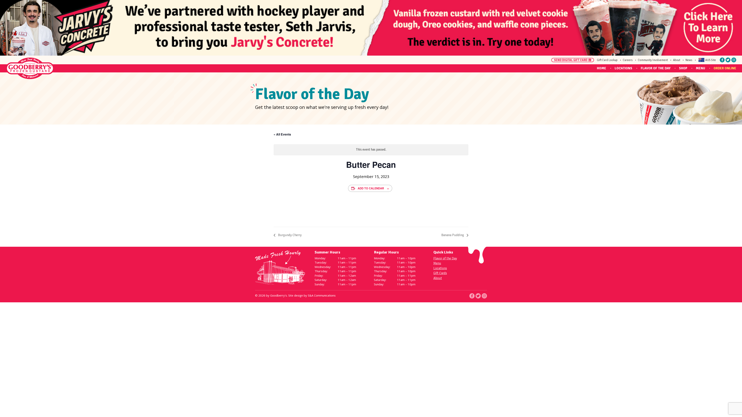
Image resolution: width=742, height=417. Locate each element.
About (676, 60)
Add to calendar (371, 188)
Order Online (725, 68)
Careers (628, 60)
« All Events (282, 134)
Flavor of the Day (656, 68)
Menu (700, 68)
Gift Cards (440, 273)
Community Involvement (653, 60)
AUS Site (710, 60)
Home (601, 68)
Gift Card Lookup (607, 60)
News (688, 60)
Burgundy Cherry (289, 235)
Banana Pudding (453, 235)
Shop (683, 68)
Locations (623, 68)
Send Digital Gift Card (570, 60)
